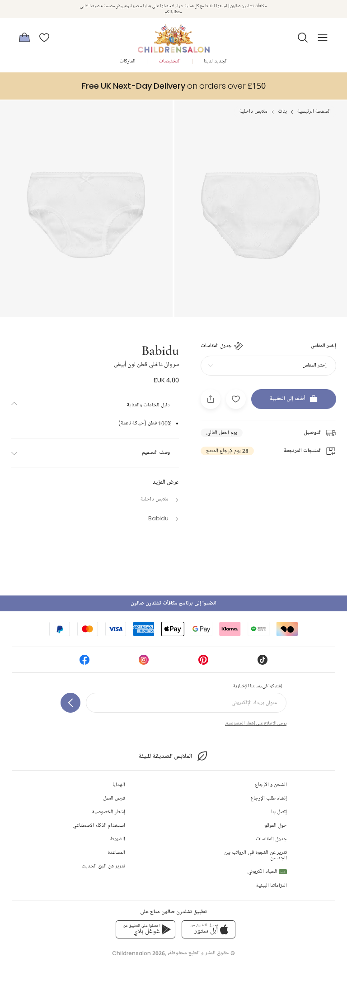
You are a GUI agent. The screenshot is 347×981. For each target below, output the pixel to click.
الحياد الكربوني (266, 872)
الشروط (117, 839)
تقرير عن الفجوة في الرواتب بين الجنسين (255, 855)
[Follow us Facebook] (84, 663)
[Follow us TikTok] (262, 663)
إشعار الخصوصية (108, 812)
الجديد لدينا (216, 61)
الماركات (127, 61)
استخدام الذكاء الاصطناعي (98, 825)
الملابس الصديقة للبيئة (165, 756)
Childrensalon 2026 (138, 953)
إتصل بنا (279, 812)
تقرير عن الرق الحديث (103, 866)
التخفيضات (170, 61)
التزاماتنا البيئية (271, 886)
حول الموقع (275, 825)
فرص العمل (114, 798)
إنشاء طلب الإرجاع (268, 798)
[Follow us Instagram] (144, 663)
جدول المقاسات (271, 839)
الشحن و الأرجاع (271, 785)
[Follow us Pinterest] (203, 663)
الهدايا (119, 785)
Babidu (160, 349)
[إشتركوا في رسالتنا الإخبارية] (70, 703)
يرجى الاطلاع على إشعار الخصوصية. (255, 723)
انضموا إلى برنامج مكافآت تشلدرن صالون (173, 603)
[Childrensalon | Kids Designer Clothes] (173, 35)
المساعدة (116, 853)
